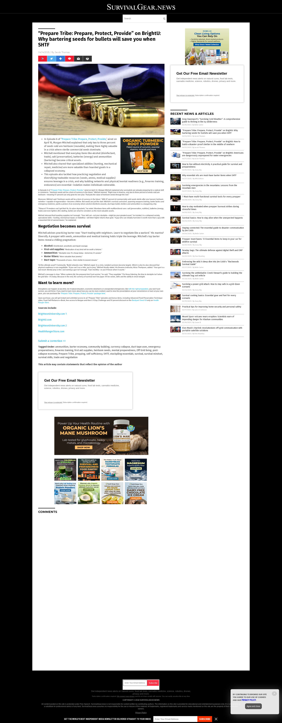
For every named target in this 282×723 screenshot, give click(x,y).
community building (99, 346)
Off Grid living (144, 350)
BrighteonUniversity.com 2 (52, 325)
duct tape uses (139, 346)
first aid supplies (83, 350)
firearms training (64, 350)
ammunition (61, 346)
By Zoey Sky (197, 170)
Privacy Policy (141, 713)
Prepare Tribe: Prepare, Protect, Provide (84, 139)
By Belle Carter (197, 125)
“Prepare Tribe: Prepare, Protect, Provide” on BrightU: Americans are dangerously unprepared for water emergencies (213, 154)
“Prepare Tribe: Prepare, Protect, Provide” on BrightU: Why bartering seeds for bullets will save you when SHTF (210, 131)
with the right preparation (138, 289)
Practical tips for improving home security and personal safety (211, 307)
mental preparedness (123, 350)
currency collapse (120, 346)
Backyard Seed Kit (139, 300)
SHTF (106, 353)
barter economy (78, 346)
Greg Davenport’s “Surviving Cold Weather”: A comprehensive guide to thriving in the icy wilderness (211, 120)
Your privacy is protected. (53, 402)
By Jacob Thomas (199, 136)
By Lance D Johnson (199, 310)
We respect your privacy (126, 696)
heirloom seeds (102, 350)
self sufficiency (94, 353)
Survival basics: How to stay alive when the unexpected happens (212, 218)
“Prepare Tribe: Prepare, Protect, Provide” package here (83, 293)
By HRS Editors (198, 179)
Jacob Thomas (62, 52)
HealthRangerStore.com (51, 331)
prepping (80, 353)
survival (139, 353)
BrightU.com (45, 319)
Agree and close (253, 706)
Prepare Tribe (66, 353)
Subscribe (204, 719)
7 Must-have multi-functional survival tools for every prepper (211, 196)
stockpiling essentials (122, 353)
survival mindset (153, 353)
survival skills (45, 357)
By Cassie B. (197, 322)
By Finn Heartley (199, 256)
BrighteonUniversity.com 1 (52, 313)
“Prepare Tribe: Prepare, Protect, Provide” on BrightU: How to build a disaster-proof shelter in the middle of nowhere (211, 142)
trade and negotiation (66, 357)
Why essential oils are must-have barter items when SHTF (209, 175)
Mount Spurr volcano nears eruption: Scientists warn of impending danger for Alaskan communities (208, 318)
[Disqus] (101, 552)
